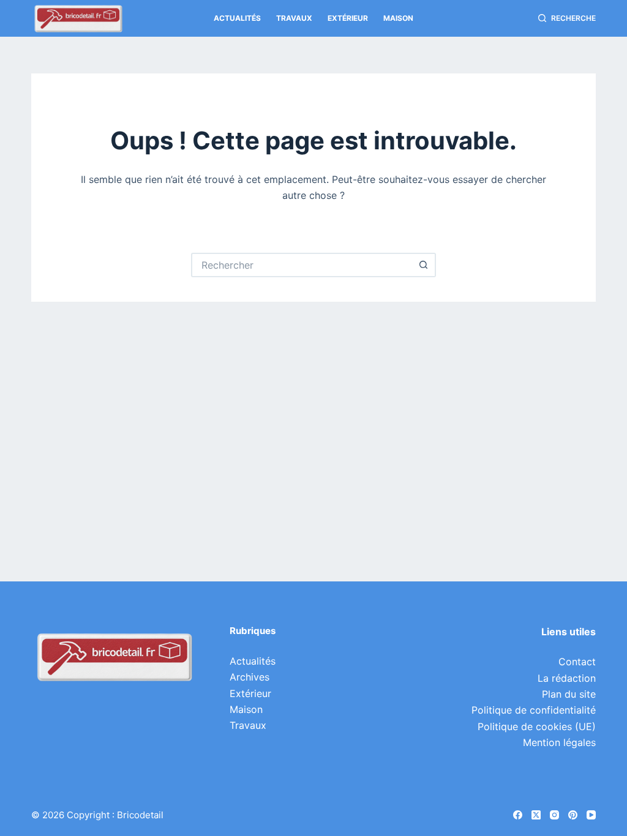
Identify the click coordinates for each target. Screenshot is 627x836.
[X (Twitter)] (536, 814)
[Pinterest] (572, 814)
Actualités (237, 18)
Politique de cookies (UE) (537, 726)
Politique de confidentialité (533, 710)
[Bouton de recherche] (423, 265)
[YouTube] (591, 814)
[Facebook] (517, 814)
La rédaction (567, 678)
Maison (398, 18)
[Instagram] (554, 814)
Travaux (294, 18)
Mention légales (559, 742)
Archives (249, 677)
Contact (577, 661)
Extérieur (348, 18)
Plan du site (569, 694)
